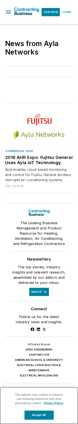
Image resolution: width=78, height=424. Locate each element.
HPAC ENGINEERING (39, 349)
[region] (39, 405)
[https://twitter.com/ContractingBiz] (44, 329)
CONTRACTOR (39, 354)
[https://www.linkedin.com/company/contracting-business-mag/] (38, 329)
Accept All (39, 415)
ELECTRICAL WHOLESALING (39, 375)
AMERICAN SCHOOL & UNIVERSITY (39, 360)
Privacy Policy (53, 403)
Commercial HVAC (19, 151)
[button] (8, 12)
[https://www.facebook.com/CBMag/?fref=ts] (32, 329)
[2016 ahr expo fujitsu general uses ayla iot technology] (39, 127)
